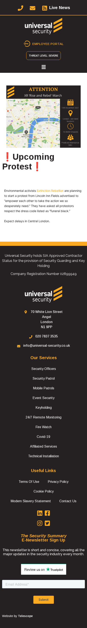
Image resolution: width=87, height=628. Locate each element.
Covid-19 (43, 437)
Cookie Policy (44, 491)
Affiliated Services (43, 446)
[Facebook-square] (47, 513)
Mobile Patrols (43, 388)
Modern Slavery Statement (31, 501)
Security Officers (43, 369)
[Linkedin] (40, 513)
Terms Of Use (29, 481)
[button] (43, 67)
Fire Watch (43, 427)
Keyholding (43, 407)
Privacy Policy (58, 481)
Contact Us (67, 501)
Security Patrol (44, 378)
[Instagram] (40, 523)
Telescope (25, 616)
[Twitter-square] (47, 523)
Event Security (43, 398)
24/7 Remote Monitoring (43, 417)
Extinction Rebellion (50, 190)
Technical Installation (43, 456)
